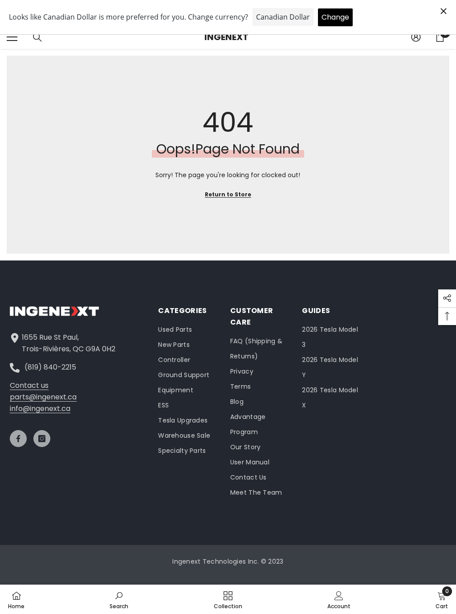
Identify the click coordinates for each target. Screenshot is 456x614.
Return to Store (228, 194)
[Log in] (416, 37)
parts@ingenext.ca (43, 397)
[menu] (12, 37)
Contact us (29, 385)
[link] (119, 599)
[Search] (37, 37)
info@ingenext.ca (40, 408)
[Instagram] (41, 438)
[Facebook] (18, 438)
